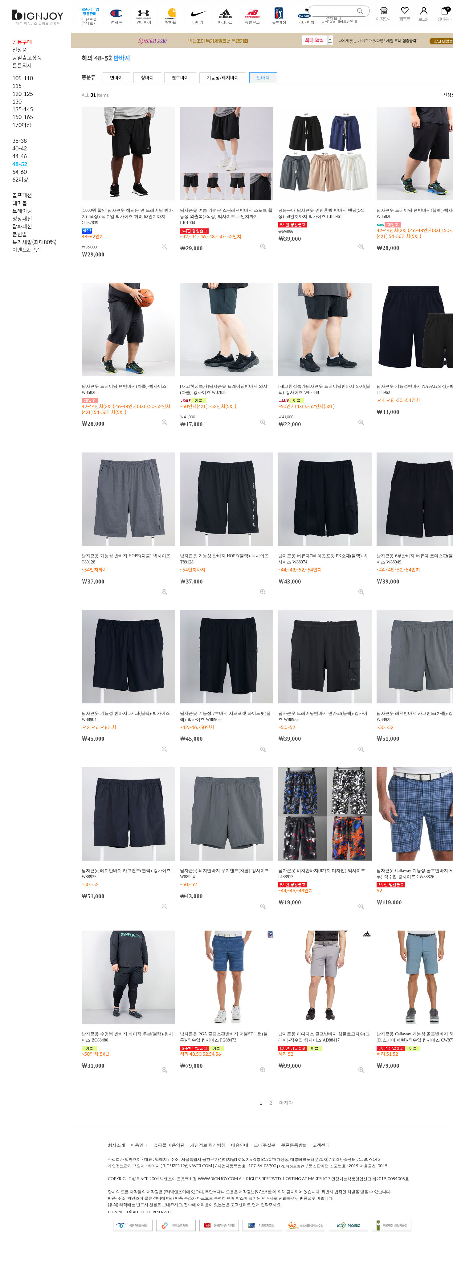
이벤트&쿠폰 (26, 250)
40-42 (19, 148)
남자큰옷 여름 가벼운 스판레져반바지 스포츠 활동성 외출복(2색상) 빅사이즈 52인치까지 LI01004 (226, 216)
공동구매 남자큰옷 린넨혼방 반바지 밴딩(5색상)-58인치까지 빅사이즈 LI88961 (321, 213)
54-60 (19, 172)
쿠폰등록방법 (294, 1145)
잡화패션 (22, 226)
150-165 (22, 117)
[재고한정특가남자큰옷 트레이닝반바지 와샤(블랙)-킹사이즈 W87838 (324, 389)
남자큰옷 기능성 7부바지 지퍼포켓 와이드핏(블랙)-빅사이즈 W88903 (225, 716)
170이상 (21, 125)
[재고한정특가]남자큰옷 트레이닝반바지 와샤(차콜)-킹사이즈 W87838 (223, 389)
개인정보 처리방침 (208, 1145)
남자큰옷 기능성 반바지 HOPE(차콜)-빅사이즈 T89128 (126, 559)
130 (17, 101)
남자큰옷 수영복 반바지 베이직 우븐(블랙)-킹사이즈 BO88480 (127, 1037)
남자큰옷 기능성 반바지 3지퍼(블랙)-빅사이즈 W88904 (126, 716)
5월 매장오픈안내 (343, 21)
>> (286, 1103)
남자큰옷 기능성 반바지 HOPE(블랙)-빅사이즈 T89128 (224, 559)
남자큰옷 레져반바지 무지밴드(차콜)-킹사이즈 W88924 (224, 873)
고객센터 (321, 1145)
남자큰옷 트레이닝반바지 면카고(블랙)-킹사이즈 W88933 (322, 716)
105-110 (22, 78)
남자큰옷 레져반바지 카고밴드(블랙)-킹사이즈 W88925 (126, 873)
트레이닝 (22, 211)
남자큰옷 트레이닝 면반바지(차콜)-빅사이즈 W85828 (124, 389)
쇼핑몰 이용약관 (169, 1145)
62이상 (20, 179)
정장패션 (22, 219)
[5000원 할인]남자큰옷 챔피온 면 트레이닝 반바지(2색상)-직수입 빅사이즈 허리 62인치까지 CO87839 (127, 216)
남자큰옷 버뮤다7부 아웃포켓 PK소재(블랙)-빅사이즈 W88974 (323, 559)
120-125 (22, 94)
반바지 (263, 77)
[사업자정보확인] (291, 1166)
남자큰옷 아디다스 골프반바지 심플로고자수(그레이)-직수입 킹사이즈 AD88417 (324, 1037)
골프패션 (22, 195)
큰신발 (19, 234)
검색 (360, 11)
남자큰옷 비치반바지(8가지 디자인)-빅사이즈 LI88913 (321, 873)
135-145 (22, 109)
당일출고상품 (27, 58)
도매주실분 (264, 1145)
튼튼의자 (22, 65)
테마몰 (19, 203)
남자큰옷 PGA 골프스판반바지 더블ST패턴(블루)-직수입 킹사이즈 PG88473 (224, 1037)
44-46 (19, 156)
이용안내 (139, 1145)
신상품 (19, 50)
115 (17, 86)
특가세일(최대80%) (34, 242)
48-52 (19, 164)
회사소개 (116, 1145)
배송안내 (239, 1145)
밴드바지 (180, 77)
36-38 (19, 141)
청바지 (147, 77)
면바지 (116, 77)
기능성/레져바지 (223, 77)
